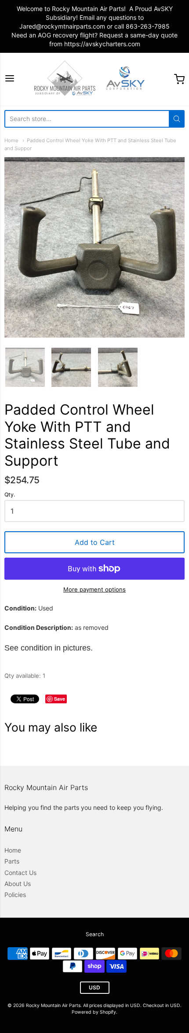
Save (59, 698)
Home (11, 140)
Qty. (9, 495)
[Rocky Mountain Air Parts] (94, 79)
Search (95, 934)
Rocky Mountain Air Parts (53, 1005)
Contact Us (20, 872)
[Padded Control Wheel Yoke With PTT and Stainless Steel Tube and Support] (25, 367)
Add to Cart (95, 542)
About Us (17, 883)
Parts (11, 861)
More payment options (94, 589)
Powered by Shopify (94, 1012)
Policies (15, 894)
